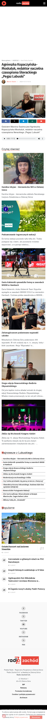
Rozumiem (36, 717)
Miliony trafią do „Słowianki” (14, 500)
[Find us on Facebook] (23, 608)
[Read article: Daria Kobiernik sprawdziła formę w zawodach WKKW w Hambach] (23, 263)
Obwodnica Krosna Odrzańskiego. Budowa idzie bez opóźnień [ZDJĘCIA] (23, 486)
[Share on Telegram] (23, 121)
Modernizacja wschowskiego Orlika (17, 478)
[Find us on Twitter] (23, 616)
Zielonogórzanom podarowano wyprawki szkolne (20, 334)
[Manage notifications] (4, 716)
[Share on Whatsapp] (32, 121)
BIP (23, 684)
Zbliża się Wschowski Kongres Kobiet (18, 433)
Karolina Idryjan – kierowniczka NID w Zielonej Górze (23, 188)
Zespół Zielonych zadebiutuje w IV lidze (26, 570)
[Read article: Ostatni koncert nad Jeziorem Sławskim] (23, 528)
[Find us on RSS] (23, 640)
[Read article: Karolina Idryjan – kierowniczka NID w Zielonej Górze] (23, 168)
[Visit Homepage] (25, 3)
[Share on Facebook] (6, 121)
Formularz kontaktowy (23, 691)
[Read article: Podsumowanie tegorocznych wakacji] (23, 216)
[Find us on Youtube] (23, 624)
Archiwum (23, 697)
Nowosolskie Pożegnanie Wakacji (16, 491)
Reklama (23, 688)
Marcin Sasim (11, 81)
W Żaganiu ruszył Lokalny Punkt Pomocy (26, 589)
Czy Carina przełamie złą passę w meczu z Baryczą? (23, 481)
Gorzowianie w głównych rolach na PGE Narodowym (26, 560)
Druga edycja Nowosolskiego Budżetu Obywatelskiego (19, 384)
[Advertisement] (23, 32)
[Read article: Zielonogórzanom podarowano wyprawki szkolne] (23, 314)
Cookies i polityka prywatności (23, 694)
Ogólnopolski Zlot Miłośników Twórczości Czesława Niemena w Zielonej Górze (23, 579)
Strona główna (6, 60)
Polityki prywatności (21, 717)
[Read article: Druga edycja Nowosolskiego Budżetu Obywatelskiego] (23, 364)
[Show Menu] (44, 3)
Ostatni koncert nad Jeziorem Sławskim (15, 548)
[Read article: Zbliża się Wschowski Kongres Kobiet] (23, 415)
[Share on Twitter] (14, 121)
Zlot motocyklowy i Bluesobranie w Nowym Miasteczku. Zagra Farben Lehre (20, 495)
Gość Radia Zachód (27, 60)
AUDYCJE (16, 60)
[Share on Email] (41, 121)
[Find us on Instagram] (23, 632)
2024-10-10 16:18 (25, 81)
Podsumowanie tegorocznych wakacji (19, 234)
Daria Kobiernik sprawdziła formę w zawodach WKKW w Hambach (23, 283)
